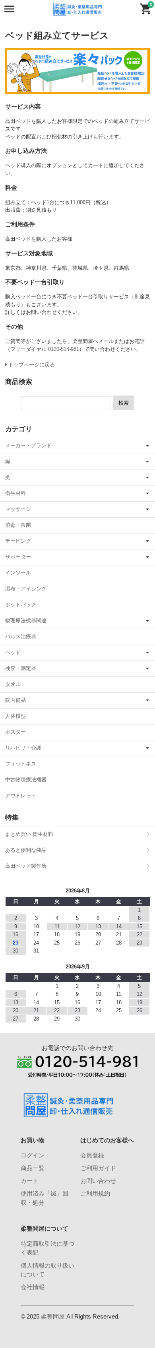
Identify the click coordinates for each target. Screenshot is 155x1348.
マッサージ (18, 509)
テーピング (18, 541)
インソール (18, 573)
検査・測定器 (20, 668)
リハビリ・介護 (23, 748)
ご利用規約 (95, 1193)
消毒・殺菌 (18, 525)
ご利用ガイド (98, 1168)
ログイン (33, 1155)
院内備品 (15, 700)
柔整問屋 (53, 1316)
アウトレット (20, 796)
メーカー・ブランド (28, 445)
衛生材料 (15, 493)
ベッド (13, 652)
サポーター (18, 557)
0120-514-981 (63, 349)
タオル (13, 684)
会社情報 (33, 1287)
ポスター (15, 732)
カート (30, 1180)
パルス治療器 (20, 636)
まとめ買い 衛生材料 (29, 834)
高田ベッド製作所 (25, 866)
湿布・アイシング (25, 589)
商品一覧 (33, 1168)
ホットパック (20, 605)
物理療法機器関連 (25, 620)
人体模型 (15, 716)
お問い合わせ (98, 1180)
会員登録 (92, 1155)
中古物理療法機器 (25, 780)
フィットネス (20, 764)
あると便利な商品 (25, 850)
